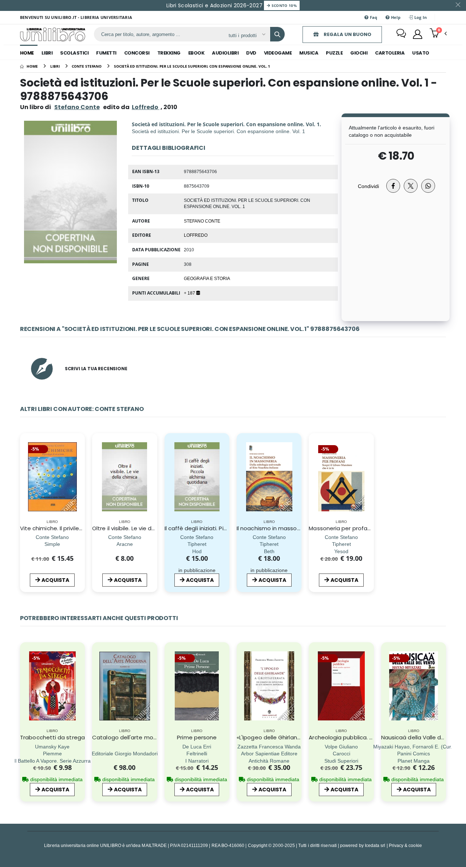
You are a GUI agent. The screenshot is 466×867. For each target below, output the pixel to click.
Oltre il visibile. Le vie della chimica (138, 528)
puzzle (334, 52)
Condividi (368, 186)
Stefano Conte (77, 107)
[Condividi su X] (411, 186)
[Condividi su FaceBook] (393, 186)
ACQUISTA (55, 580)
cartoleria (389, 52)
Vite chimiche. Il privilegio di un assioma (73, 528)
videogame (278, 52)
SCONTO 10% (283, 5)
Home (27, 52)
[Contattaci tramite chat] (401, 34)
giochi (358, 52)
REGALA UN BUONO (347, 34)
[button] (438, 34)
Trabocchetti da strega (52, 737)
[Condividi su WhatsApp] (428, 186)
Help (395, 17)
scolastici (74, 52)
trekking (169, 52)
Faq (372, 17)
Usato (420, 52)
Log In (420, 17)
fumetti (106, 52)
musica (308, 52)
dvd (251, 52)
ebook (196, 52)
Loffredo (196, 235)
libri (47, 52)
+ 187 (190, 293)
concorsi (137, 52)
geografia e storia (207, 278)
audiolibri (225, 52)
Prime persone (197, 737)
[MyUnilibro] (417, 34)
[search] (277, 34)
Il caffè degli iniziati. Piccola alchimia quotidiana (229, 528)
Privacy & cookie (405, 845)
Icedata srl (375, 845)
